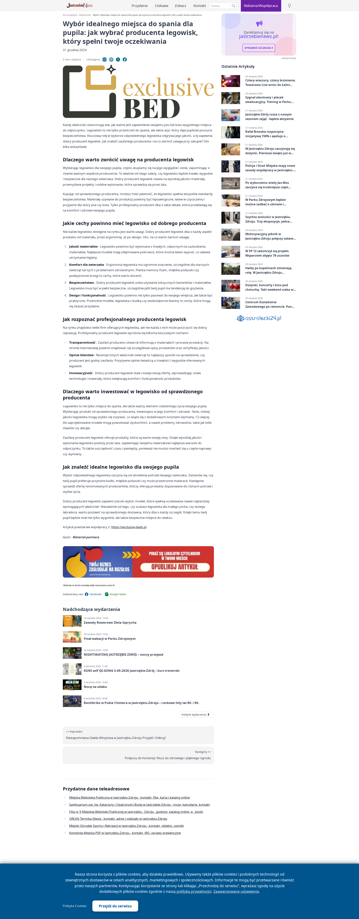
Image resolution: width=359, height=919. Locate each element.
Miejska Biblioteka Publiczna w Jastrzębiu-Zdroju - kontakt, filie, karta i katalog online (129, 797)
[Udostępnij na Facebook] (124, 59)
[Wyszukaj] (233, 5)
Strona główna (70, 14)
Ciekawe (161, 5)
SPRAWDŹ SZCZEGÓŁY (259, 48)
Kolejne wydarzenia (194, 714)
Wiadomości (85, 14)
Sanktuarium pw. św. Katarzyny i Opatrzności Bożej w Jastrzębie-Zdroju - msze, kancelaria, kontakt (139, 804)
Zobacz (180, 5)
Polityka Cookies (74, 906)
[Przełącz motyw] (289, 5)
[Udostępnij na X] (118, 59)
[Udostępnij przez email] (111, 59)
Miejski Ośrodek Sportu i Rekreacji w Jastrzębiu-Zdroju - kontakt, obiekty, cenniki (126, 826)
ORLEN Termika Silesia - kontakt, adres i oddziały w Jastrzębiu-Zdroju (118, 818)
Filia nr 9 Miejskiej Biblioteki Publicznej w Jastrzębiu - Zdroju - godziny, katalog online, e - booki (136, 812)
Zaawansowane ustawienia (236, 891)
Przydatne (140, 5)
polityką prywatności (194, 891)
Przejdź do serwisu (115, 906)
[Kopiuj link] (104, 59)
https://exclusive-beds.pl (128, 527)
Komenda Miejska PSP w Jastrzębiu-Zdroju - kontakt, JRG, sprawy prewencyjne (125, 833)
